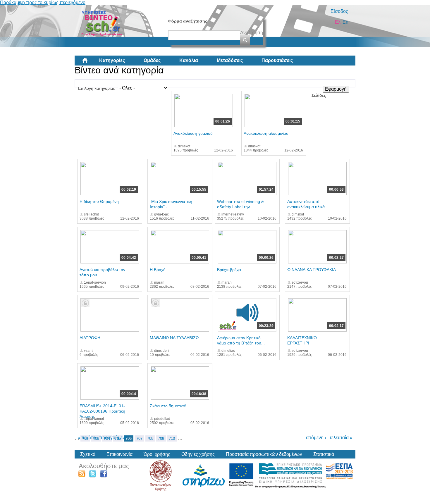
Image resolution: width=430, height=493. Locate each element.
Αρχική (89, 63)
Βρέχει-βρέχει (229, 269)
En (345, 22)
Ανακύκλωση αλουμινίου (266, 133)
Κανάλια (188, 60)
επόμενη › (316, 437)
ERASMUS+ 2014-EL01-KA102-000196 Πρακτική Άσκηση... (102, 411)
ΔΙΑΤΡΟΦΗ (90, 337)
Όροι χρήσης (157, 454)
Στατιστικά (323, 454)
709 (161, 438)
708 (150, 438)
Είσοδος (339, 11)
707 (139, 438)
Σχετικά (87, 454)
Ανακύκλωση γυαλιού (193, 133)
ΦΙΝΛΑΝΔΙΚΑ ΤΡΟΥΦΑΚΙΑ (311, 269)
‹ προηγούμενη (112, 437)
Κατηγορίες (112, 60)
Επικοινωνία (119, 454)
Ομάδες (152, 60)
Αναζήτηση (251, 32)
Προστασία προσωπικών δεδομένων (264, 454)
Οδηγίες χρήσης (198, 454)
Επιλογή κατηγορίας (96, 88)
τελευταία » (341, 437)
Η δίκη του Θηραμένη (99, 201)
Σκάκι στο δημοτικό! (168, 406)
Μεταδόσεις (230, 60)
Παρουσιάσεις (277, 60)
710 (172, 438)
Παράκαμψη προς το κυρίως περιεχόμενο (42, 2)
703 (96, 438)
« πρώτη (86, 437)
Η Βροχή (158, 269)
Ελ (337, 22)
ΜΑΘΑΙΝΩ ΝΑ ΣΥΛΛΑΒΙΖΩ (174, 337)
